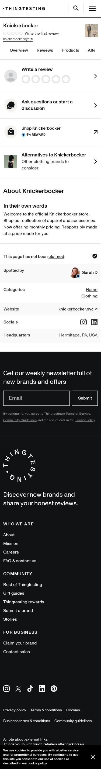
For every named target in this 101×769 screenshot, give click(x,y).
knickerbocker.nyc (16, 39)
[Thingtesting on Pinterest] (54, 689)
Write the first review (42, 33)
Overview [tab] (19, 50)
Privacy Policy (85, 420)
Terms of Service (78, 413)
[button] (83, 272)
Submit (85, 398)
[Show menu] (92, 8)
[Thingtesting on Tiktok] (30, 689)
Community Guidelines (20, 420)
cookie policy (37, 763)
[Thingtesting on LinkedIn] (42, 689)
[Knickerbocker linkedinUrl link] (94, 322)
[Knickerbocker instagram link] (83, 322)
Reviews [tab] (45, 50)
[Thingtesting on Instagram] (6, 689)
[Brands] (25, 8)
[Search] (76, 8)
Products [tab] (70, 50)
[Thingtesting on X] (18, 689)
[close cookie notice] (93, 757)
